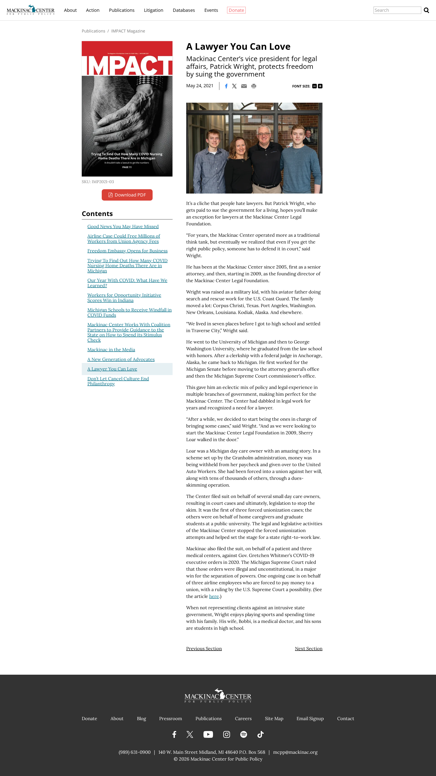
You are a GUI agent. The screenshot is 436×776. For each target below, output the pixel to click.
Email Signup (310, 718)
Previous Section (204, 648)
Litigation (153, 10)
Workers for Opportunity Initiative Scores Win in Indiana (124, 297)
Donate (236, 10)
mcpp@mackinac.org (295, 752)
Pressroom (170, 718)
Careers (243, 718)
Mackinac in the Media (111, 349)
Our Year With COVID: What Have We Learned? (127, 282)
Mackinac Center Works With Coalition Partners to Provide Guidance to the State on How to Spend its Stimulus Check (128, 332)
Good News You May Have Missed (123, 226)
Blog (141, 718)
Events (211, 10)
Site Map (274, 718)
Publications (122, 10)
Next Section (308, 648)
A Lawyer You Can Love (112, 369)
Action (92, 10)
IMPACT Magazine (128, 31)
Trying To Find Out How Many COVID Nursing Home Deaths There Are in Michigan (127, 266)
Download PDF (130, 195)
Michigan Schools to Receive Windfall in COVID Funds (129, 312)
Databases (184, 10)
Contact (345, 718)
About (70, 10)
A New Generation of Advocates (121, 359)
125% (320, 86)
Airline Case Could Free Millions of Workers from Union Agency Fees (123, 238)
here (214, 596)
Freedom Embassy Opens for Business (127, 251)
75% (314, 86)
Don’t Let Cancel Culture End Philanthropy (118, 381)
